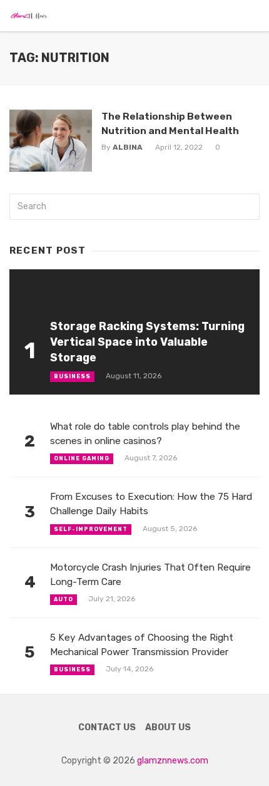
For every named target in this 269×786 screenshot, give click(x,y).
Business (72, 376)
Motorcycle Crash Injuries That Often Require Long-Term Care (150, 574)
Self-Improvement (91, 529)
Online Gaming (81, 458)
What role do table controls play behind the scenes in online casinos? (145, 434)
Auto (63, 599)
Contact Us (107, 727)
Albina (128, 147)
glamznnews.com (172, 760)
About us (168, 727)
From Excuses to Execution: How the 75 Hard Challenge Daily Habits (151, 504)
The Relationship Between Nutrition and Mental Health (170, 123)
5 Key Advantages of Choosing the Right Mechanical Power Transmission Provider (141, 645)
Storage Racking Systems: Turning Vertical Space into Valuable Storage (147, 341)
